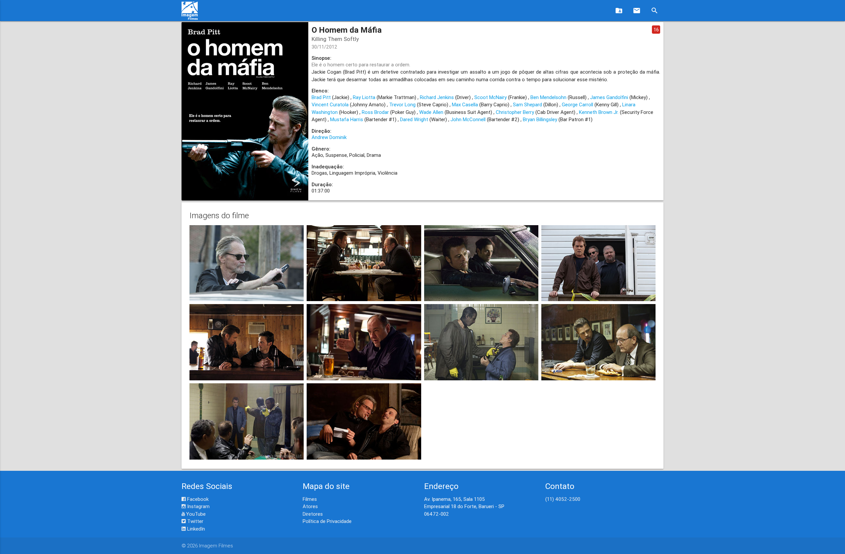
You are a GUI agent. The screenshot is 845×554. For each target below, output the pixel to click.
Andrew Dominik (329, 137)
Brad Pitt (321, 97)
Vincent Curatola (330, 104)
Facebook (197, 499)
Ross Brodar (375, 112)
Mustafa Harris (346, 119)
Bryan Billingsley (540, 119)
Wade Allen (431, 112)
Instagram (198, 506)
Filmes (310, 499)
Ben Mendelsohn (548, 97)
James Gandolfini (609, 97)
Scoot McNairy (490, 97)
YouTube (195, 514)
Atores (310, 506)
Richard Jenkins (437, 97)
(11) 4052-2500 (562, 499)
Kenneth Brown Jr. (599, 112)
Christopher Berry (515, 112)
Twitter (194, 521)
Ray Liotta (364, 97)
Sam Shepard (527, 104)
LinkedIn (195, 529)
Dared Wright (414, 119)
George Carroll (577, 104)
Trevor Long (402, 104)
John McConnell (468, 119)
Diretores (313, 514)
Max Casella (465, 104)
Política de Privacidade (327, 521)
